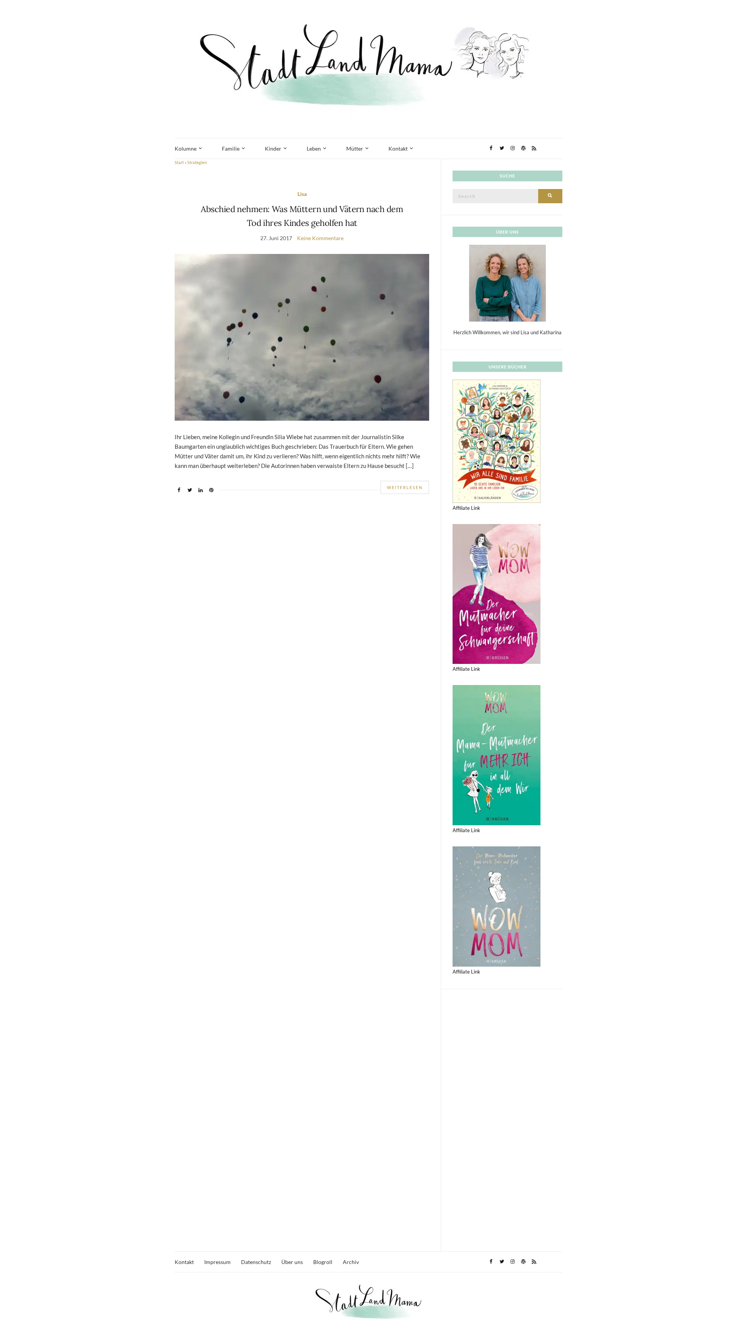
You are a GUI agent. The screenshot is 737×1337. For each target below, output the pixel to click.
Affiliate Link (466, 508)
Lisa (302, 194)
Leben (314, 148)
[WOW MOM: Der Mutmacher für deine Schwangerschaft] (496, 593)
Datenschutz (256, 1262)
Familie (231, 148)
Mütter (354, 148)
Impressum (217, 1262)
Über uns (292, 1262)
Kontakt (398, 148)
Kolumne (186, 148)
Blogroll (322, 1262)
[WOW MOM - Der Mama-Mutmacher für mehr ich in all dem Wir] (496, 754)
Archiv (351, 1262)
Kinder (273, 148)
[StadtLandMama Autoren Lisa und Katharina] (507, 283)
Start (179, 162)
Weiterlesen (405, 487)
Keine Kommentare (320, 238)
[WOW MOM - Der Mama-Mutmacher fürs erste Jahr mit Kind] (496, 906)
